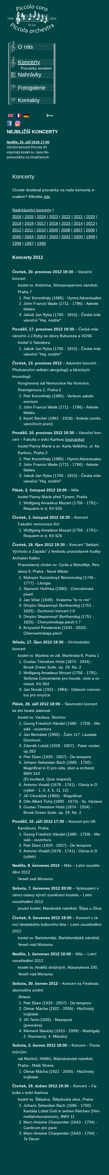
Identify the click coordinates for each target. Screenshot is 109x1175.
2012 (16, 230)
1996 (41, 243)
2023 (53, 216)
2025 (29, 216)
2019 (16, 223)
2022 (65, 216)
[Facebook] (10, 125)
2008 (65, 230)
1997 (29, 243)
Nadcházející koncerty (31, 210)
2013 (90, 223)
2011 (29, 230)
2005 (16, 236)
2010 (41, 230)
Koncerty (29, 62)
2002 (53, 236)
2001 (65, 236)
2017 (41, 223)
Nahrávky (29, 75)
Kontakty (29, 100)
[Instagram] (18, 125)
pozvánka (74, 439)
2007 (78, 230)
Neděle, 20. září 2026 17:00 (28, 142)
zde (47, 196)
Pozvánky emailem (36, 68)
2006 (90, 230)
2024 (41, 216)
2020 (90, 216)
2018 (29, 223)
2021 (78, 216)
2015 (65, 223)
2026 (16, 216)
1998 (16, 243)
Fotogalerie (32, 88)
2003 (41, 236)
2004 (29, 236)
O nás (25, 47)
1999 (90, 236)
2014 (78, 223)
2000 (78, 236)
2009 (53, 230)
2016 (53, 223)
